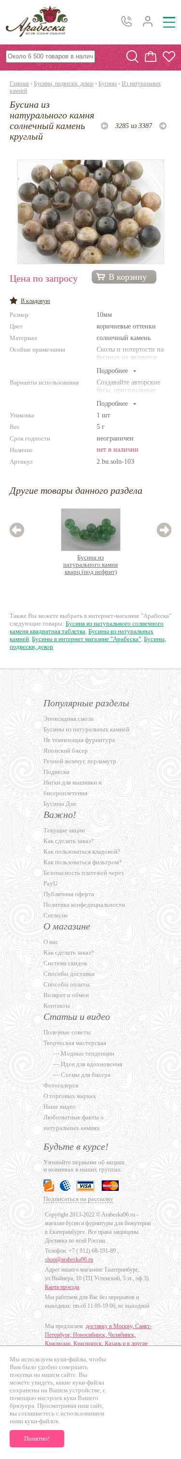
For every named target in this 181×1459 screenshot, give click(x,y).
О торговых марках (69, 1096)
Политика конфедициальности (84, 904)
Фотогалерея (60, 1085)
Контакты (56, 1005)
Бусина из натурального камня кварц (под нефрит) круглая (90, 565)
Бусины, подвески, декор (64, 83)
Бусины (107, 83)
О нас (50, 941)
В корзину (128, 277)
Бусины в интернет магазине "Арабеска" (86, 639)
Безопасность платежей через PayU (83, 878)
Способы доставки (69, 973)
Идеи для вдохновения (91, 1064)
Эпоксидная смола (68, 718)
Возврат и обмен (66, 995)
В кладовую (35, 301)
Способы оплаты (66, 984)
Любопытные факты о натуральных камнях (73, 1122)
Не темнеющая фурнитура (79, 740)
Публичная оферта (68, 894)
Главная (19, 83)
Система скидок (65, 963)
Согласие (55, 915)
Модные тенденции (87, 1053)
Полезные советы (67, 1032)
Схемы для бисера (86, 1074)
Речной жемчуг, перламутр (79, 761)
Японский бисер (65, 750)
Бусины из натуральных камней (86, 729)
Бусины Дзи (59, 803)
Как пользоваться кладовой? (81, 851)
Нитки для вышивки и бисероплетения (72, 788)
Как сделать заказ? (68, 840)
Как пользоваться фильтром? (82, 862)
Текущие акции (64, 830)
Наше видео (59, 1106)
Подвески (56, 771)
